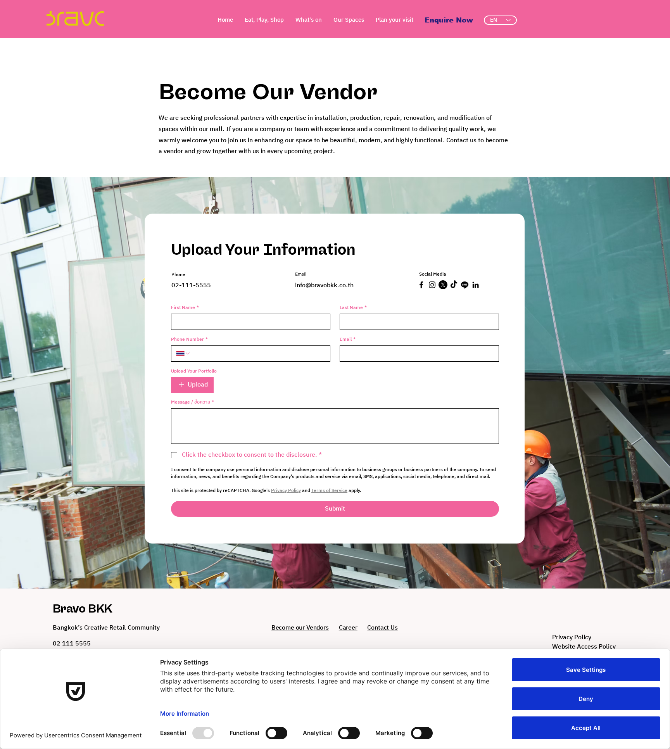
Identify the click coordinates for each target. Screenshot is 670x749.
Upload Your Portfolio (194, 371)
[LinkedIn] (475, 284)
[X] (443, 284)
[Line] (464, 284)
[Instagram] (432, 284)
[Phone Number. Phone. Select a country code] (183, 353)
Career (348, 628)
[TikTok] (453, 284)
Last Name (353, 308)
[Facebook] (421, 284)
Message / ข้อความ (192, 402)
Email (348, 339)
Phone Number (189, 339)
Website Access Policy (584, 647)
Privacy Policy (571, 637)
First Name (185, 308)
